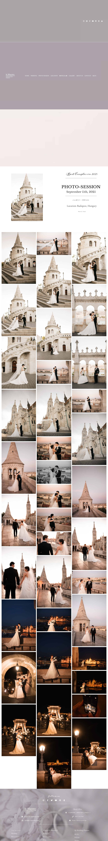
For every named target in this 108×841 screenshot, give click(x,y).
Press (44, 840)
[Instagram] (83, 21)
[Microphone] (99, 21)
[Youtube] (93, 21)
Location (14, 840)
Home (27, 76)
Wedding (14, 833)
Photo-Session (15, 837)
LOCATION (54, 76)
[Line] (87, 21)
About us (46, 833)
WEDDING (34, 76)
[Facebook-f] (90, 21)
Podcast (77, 837)
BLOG (94, 76)
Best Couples (47, 837)
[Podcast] (96, 21)
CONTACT (88, 76)
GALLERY (72, 76)
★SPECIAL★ (63, 76)
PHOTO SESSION (44, 76)
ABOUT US (79, 76)
